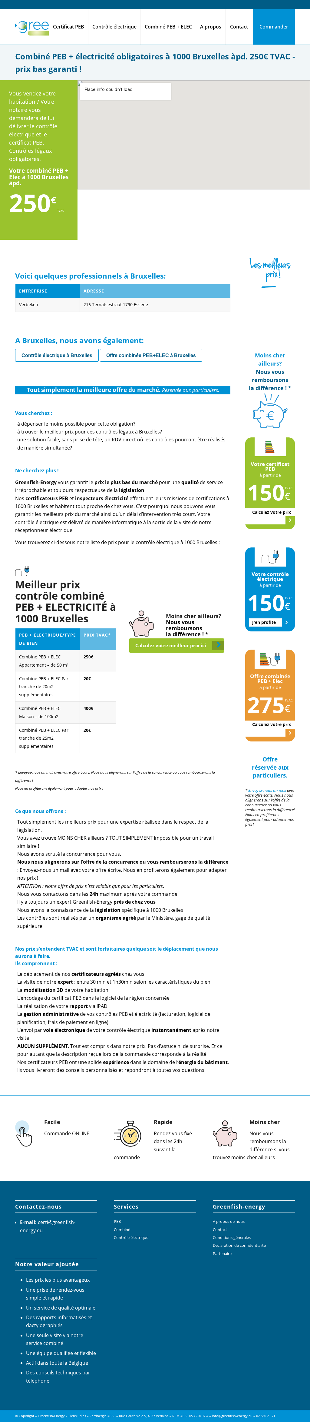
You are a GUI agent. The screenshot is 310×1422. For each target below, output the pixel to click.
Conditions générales (232, 1237)
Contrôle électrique (131, 1237)
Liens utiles (77, 1416)
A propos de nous (229, 1221)
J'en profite (264, 622)
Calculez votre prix (271, 512)
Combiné (122, 1229)
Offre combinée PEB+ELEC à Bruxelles (151, 355)
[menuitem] (68, 27)
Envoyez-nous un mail (267, 790)
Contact (220, 1229)
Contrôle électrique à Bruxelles (56, 355)
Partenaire (222, 1253)
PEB (117, 1221)
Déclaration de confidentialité (239, 1245)
